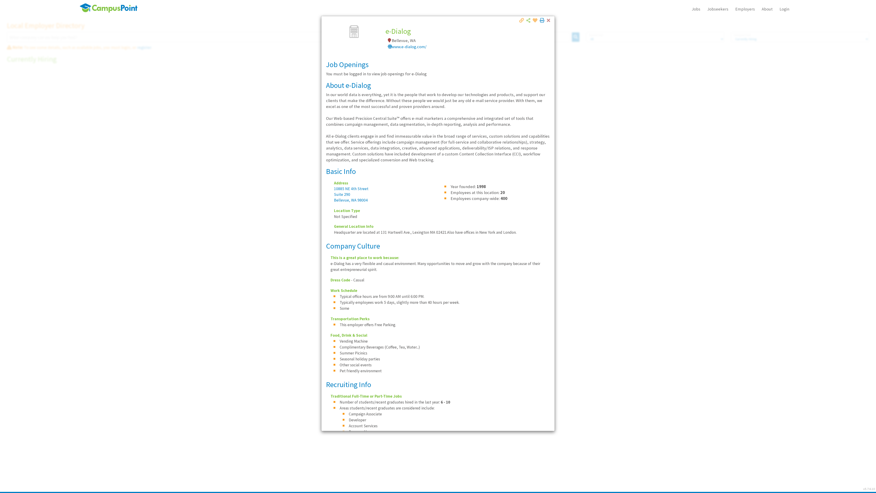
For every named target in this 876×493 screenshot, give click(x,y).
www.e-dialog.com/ (409, 46)
